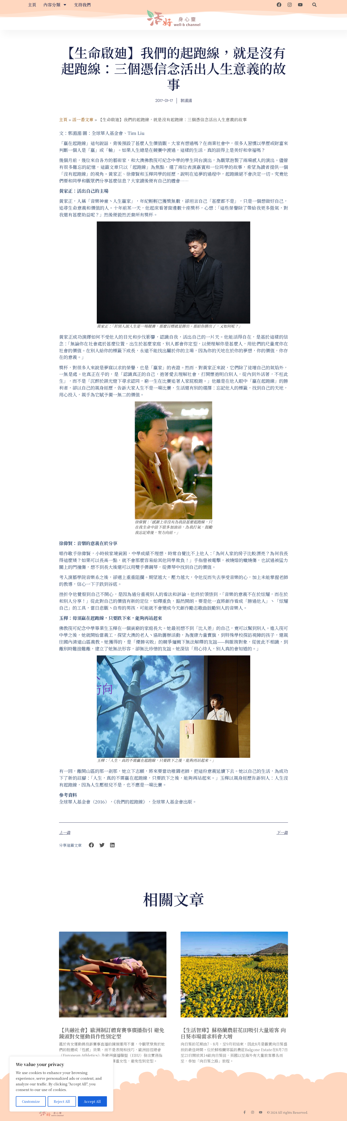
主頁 (32, 5)
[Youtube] (300, 4)
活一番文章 (82, 119)
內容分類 (51, 5)
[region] (61, 1084)
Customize (31, 1101)
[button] (314, 4)
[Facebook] (279, 4)
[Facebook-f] (244, 1112)
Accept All (92, 1101)
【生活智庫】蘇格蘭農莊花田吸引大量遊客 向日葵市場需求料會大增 (233, 1033)
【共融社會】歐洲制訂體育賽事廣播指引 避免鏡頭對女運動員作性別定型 (111, 1033)
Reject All (62, 1101)
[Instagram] (289, 4)
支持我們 (82, 5)
